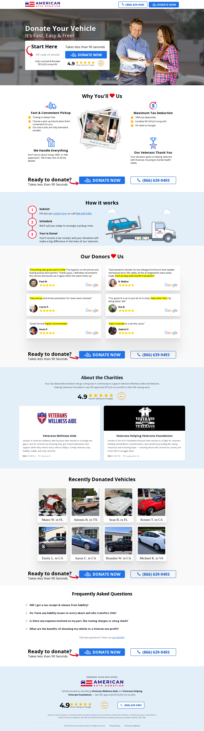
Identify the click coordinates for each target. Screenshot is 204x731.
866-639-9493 (84, 213)
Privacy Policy (114, 726)
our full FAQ (118, 637)
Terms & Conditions (132, 726)
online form (60, 213)
